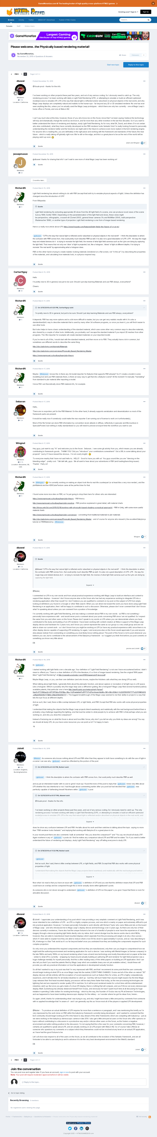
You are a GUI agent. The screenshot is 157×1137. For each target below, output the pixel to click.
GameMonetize (26, 54)
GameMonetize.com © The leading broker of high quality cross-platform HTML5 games (76, 3)
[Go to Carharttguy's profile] (20, 280)
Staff (18, 26)
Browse (11, 20)
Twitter (31, 20)
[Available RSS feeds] (149, 1117)
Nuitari (62, 767)
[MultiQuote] (34, 146)
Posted (43, 81)
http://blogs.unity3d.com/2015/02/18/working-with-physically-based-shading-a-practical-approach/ (72, 507)
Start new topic (113, 65)
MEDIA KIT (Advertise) (46, 20)
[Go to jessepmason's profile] (20, 162)
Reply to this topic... (32, 1082)
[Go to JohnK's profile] (20, 756)
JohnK (137, 648)
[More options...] (144, 81)
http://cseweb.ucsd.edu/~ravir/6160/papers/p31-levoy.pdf (82, 675)
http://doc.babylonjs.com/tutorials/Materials (50, 346)
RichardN (20, 188)
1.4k (21, 767)
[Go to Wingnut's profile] (20, 451)
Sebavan (20, 401)
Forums (9, 26)
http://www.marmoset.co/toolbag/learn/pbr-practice (53, 503)
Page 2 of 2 (34, 74)
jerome (128, 648)
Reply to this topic (136, 65)
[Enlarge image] (53, 137)
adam (128, 143)
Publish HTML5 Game (67, 20)
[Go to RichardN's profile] (20, 196)
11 (21, 207)
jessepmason (20, 154)
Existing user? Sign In (127, 12)
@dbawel (37, 236)
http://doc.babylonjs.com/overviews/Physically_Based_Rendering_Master (62, 351)
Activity (21, 20)
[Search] (148, 20)
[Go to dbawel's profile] (20, 89)
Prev (17, 74)
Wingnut (136, 143)
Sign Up (146, 12)
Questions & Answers (43, 56)
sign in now (64, 1072)
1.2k (21, 420)
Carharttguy (20, 272)
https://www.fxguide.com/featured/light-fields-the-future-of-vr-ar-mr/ (91, 227)
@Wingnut (40, 482)
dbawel (21, 81)
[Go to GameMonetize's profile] (13, 55)
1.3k (21, 100)
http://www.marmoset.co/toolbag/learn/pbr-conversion (55, 515)
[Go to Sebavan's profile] (20, 410)
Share (123, 55)
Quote (40, 146)
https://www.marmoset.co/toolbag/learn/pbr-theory (53, 355)
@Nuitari (37, 758)
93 (21, 173)
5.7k (21, 462)
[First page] (11, 74)
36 (21, 291)
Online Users (30, 26)
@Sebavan (44, 374)
